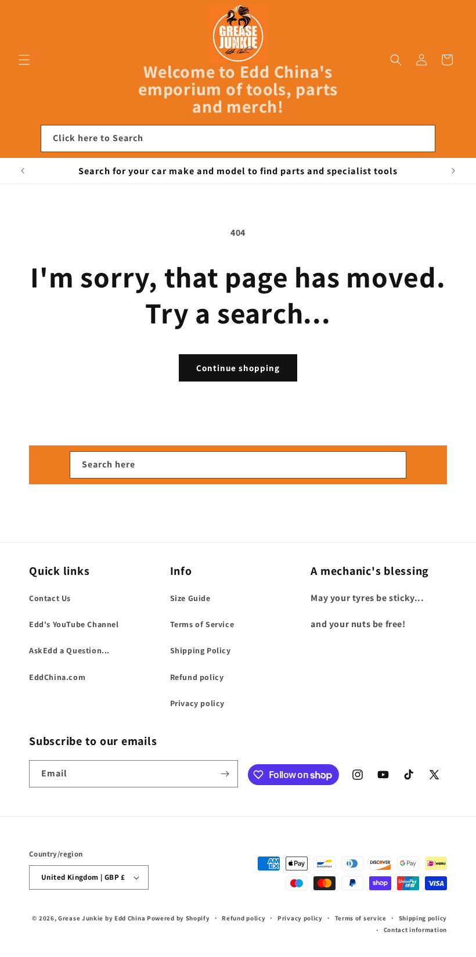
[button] (24, 60)
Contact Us (50, 598)
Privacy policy (197, 703)
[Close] (451, 139)
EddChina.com (57, 677)
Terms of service (361, 918)
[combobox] (238, 138)
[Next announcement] (453, 171)
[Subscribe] (224, 773)
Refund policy (197, 677)
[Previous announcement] (22, 171)
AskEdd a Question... (69, 650)
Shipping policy (423, 918)
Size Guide (190, 598)
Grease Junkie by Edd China (101, 918)
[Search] (422, 138)
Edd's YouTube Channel (74, 624)
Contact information (415, 930)
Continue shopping (238, 367)
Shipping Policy (200, 650)
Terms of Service (202, 624)
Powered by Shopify (178, 918)
